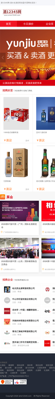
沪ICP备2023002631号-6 (18, 376)
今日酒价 (28, 24)
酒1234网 (18, 367)
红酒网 (46, 370)
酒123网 (8, 367)
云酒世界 (13, 372)
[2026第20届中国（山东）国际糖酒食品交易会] (19, 248)
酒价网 (29, 365)
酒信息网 (20, 365)
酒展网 (29, 370)
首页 (8, 24)
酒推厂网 (3, 372)
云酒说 (2, 365)
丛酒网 (38, 370)
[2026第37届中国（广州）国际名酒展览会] (19, 210)
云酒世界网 (41, 367)
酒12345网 (29, 367)
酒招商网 (10, 370)
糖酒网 (11, 365)
